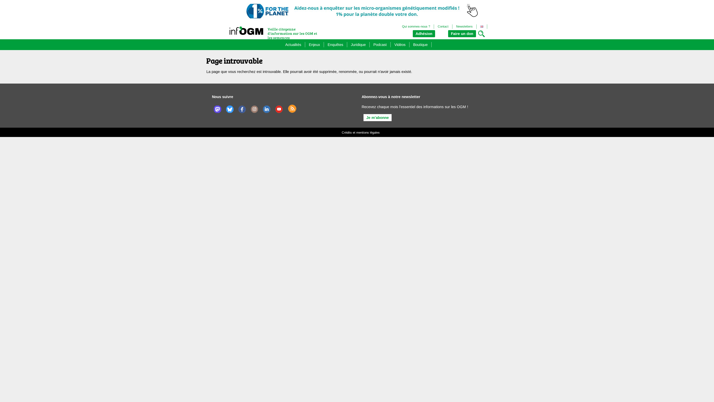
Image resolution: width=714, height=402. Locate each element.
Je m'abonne (377, 118)
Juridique (358, 45)
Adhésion (424, 34)
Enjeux (314, 45)
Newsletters (464, 26)
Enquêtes (335, 45)
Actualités (293, 45)
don (462, 34)
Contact (443, 26)
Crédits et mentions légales (361, 132)
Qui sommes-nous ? (416, 26)
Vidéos (400, 45)
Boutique (420, 45)
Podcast (380, 45)
